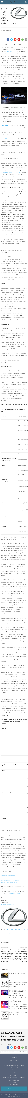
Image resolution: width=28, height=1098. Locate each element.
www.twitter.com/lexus (7, 878)
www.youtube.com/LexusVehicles (10, 880)
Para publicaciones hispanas (14, 1068)
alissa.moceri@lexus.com (7, 904)
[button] (26, 2)
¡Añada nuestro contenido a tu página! (14, 1065)
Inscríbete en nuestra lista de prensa (14, 1063)
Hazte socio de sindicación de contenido (14, 1077)
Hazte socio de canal (14, 1080)
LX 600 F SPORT (11, 51)
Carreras (14, 1082)
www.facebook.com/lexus (8, 875)
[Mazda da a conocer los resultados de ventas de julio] (5, 1015)
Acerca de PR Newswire (14, 1073)
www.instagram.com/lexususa (9, 882)
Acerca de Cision (14, 1075)
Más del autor (5, 969)
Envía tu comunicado (14, 1088)
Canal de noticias (14, 1060)
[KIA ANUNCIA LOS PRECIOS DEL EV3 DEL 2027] (5, 975)
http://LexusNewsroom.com (14, 893)
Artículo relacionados (7, 967)
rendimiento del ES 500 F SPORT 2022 (11, 172)
